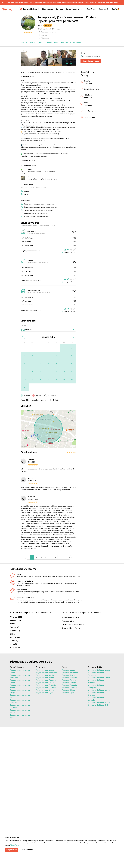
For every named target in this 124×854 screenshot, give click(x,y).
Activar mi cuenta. (112, 3)
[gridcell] (64, 348)
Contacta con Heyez (90, 61)
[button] (91, 82)
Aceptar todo (11, 850)
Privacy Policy (14, 845)
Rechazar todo (27, 850)
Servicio (23, 325)
